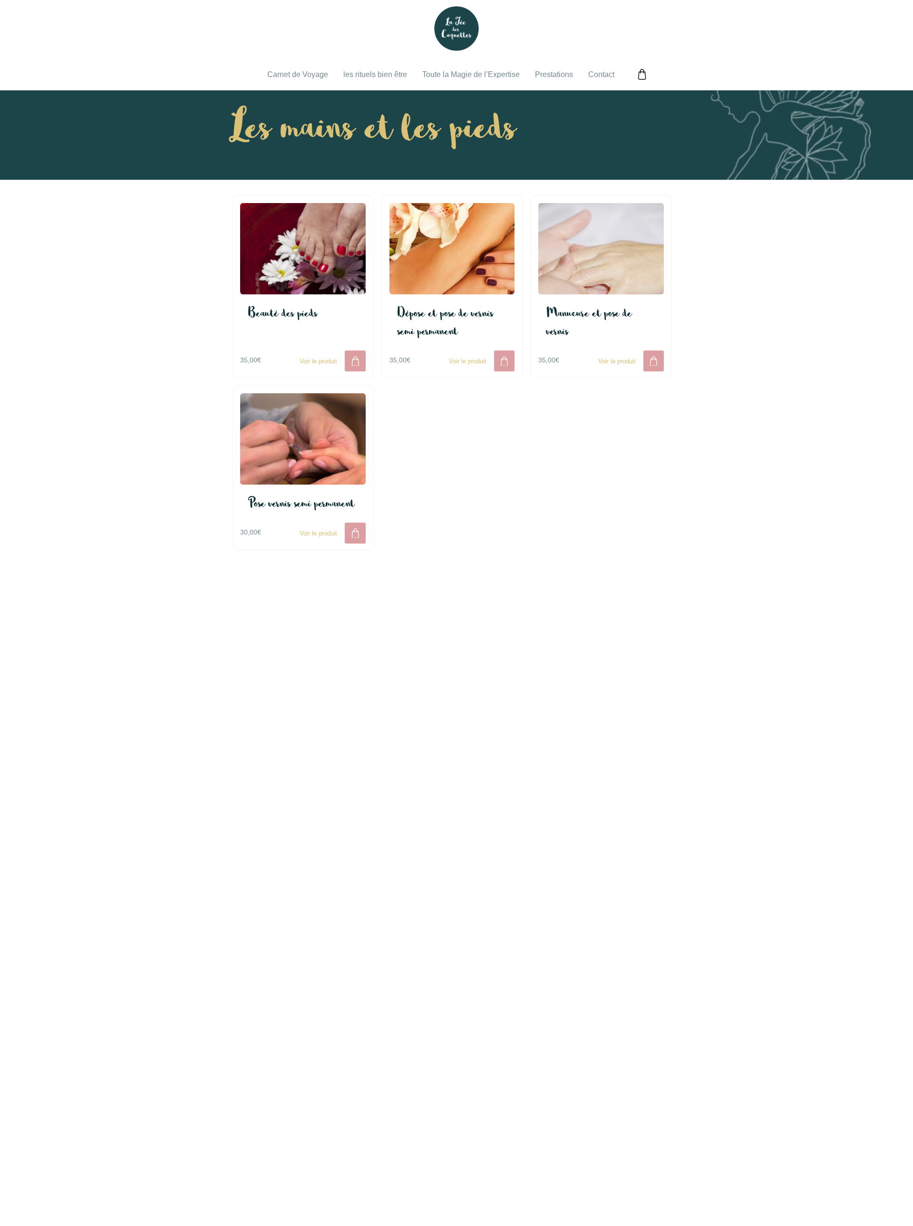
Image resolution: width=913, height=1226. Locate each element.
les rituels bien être (375, 74)
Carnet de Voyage (297, 74)
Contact (601, 74)
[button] (355, 360)
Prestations (554, 74)
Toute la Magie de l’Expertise (471, 74)
